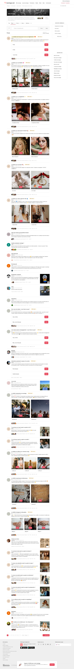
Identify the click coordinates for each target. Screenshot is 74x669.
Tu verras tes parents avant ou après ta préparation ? (23, 587)
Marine (12, 362)
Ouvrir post (47, 635)
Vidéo (46, 28)
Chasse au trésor (15, 539)
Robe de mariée (56, 55)
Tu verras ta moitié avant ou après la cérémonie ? (22, 575)
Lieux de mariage (25, 3)
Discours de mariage (57, 77)
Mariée (37, 3)
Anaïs (12, 623)
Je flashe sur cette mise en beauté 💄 (19, 130)
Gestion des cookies (6, 649)
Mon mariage (18, 3)
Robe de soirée (56, 64)
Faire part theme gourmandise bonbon (20, 232)
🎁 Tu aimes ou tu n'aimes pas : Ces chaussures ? (22, 622)
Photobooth (14, 264)
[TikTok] (50, 644)
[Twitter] (41, 644)
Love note (13, 381)
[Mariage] (9, 3)
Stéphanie (13, 540)
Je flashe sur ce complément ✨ (18, 96)
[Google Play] (31, 648)
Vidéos (22, 23)
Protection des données (7, 648)
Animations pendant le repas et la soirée (20, 361)
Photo (41, 28)
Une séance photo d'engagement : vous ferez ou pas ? (23, 330)
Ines (12, 382)
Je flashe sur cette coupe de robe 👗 (19, 198)
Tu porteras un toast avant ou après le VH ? (21, 427)
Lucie (12, 265)
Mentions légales (5, 645)
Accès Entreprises (66, 1)
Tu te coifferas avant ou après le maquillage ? (21, 599)
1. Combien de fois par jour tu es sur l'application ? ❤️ (24, 36)
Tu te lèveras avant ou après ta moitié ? (20, 439)
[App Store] (23, 648)
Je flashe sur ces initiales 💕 (17, 62)
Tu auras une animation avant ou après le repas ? (22, 563)
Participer (52, 664)
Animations (13, 298)
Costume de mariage (57, 66)
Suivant (26, 635)
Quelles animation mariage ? (17, 243)
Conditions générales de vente (8, 646)
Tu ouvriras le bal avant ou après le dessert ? (21, 551)
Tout (9, 23)
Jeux (12, 286)
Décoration (57, 28)
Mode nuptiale (57, 30)
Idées (44, 3)
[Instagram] (46, 644)
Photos (17, 23)
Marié (40, 3)
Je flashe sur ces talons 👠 (17, 164)
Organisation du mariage (59, 26)
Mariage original (56, 73)
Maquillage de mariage (58, 68)
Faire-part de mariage (57, 57)
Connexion (63, 3)
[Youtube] (48, 644)
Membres (27, 23)
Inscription (68, 3)
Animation (13, 611)
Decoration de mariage (58, 62)
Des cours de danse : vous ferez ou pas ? (20, 309)
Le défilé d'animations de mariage (18, 393)
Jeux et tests (19, 5)
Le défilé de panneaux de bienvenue (19, 478)
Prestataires (32, 3)
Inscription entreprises (6, 655)
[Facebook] (39, 644)
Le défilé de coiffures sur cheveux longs (20, 451)
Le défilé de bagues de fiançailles (18, 512)
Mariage (8, 5)
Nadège (12, 612)
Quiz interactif (14, 253)
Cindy (12, 244)
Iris (11, 310)
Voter (46, 44)
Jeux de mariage (57, 70)
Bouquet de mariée (57, 75)
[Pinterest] (43, 644)
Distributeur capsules (16, 274)
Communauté (48, 3)
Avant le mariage (58, 33)
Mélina (12, 38)
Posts (12, 23)
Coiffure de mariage (57, 59)
